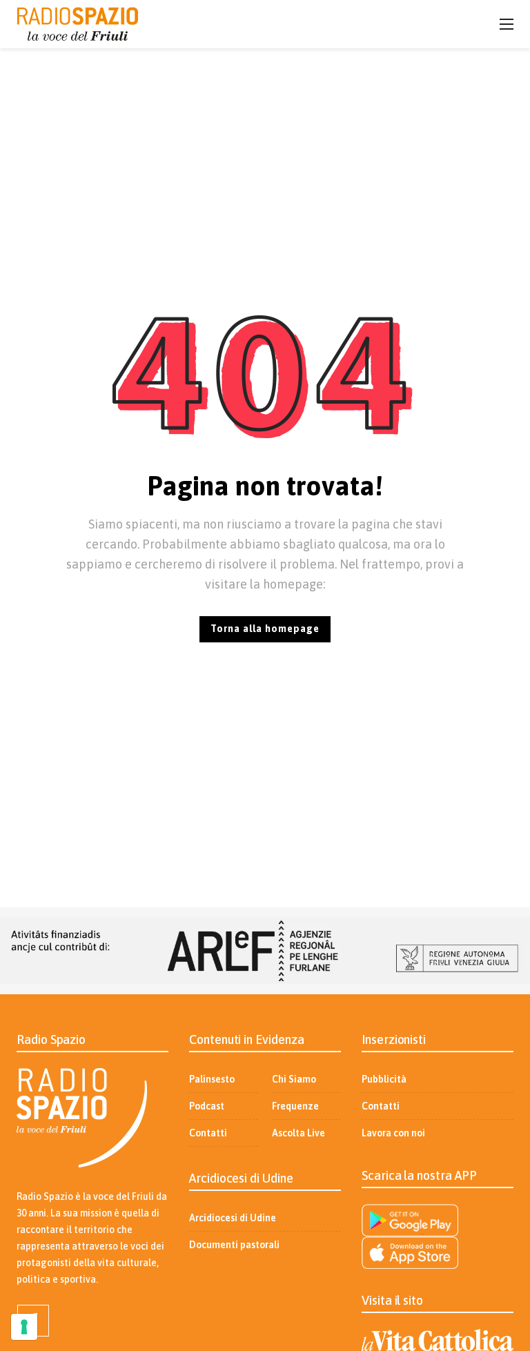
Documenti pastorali (234, 1244)
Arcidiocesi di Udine (232, 1217)
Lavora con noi (393, 1132)
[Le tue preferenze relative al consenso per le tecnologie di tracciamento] (24, 1327)
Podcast (206, 1106)
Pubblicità (384, 1079)
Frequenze (295, 1106)
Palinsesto (212, 1079)
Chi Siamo (294, 1079)
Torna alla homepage (265, 628)
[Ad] (265, 951)
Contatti (208, 1132)
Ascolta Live (298, 1132)
